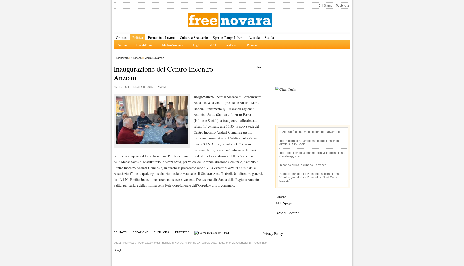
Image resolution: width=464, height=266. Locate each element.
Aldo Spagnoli (285, 203)
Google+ (118, 250)
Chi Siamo (325, 5)
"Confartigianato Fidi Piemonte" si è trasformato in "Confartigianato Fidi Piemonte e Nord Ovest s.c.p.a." (311, 177)
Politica (137, 37)
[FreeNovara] (230, 20)
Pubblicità (342, 5)
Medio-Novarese (154, 57)
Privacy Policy (273, 233)
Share (259, 67)
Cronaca (121, 37)
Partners (182, 232)
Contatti (120, 232)
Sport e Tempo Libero (228, 37)
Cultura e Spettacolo (194, 37)
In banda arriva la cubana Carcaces (302, 165)
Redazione (140, 232)
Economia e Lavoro (161, 37)
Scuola (269, 37)
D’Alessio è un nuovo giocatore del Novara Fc (309, 132)
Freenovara (122, 57)
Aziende (254, 37)
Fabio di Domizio (287, 213)
